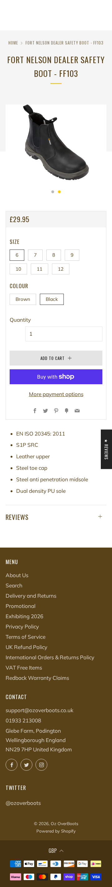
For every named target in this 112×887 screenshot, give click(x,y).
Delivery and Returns (31, 595)
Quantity (20, 319)
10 (18, 269)
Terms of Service (25, 636)
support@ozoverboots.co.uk (39, 710)
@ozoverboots (23, 803)
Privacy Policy (22, 626)
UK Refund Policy (26, 647)
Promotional (20, 606)
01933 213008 (23, 720)
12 (60, 269)
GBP (53, 850)
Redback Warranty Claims (37, 678)
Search (14, 585)
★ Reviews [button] (106, 449)
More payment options (56, 394)
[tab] (52, 191)
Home (13, 43)
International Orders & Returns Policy (50, 657)
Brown (23, 299)
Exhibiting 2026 (24, 616)
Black (52, 299)
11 (39, 269)
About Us (17, 575)
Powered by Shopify (56, 830)
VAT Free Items (24, 667)
